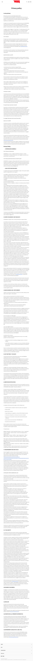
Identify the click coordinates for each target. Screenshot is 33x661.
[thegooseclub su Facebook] (1, 656)
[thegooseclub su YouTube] (3, 656)
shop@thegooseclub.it (23, 46)
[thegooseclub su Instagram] (2, 656)
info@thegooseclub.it (19, 274)
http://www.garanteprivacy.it (14, 611)
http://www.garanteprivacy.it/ (8, 140)
